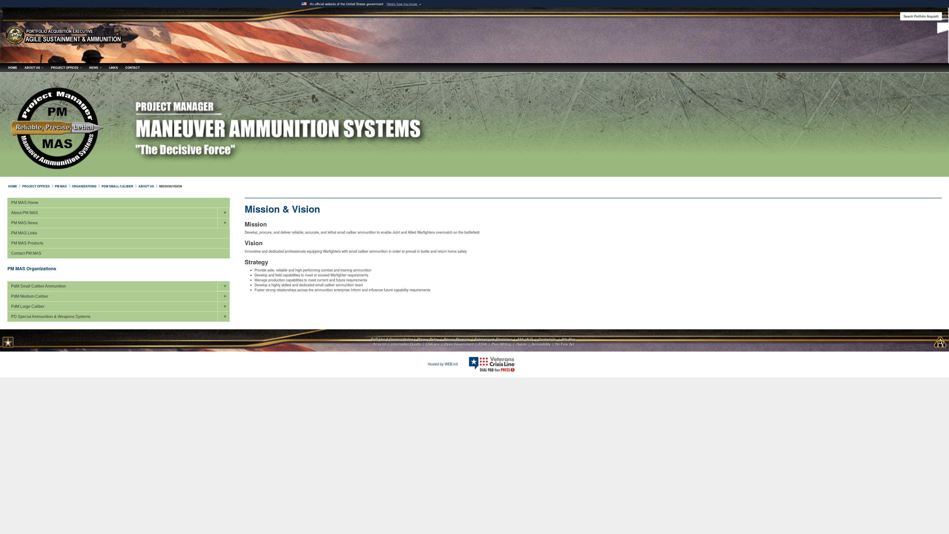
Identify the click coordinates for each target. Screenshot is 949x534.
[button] (404, 4)
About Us (32, 67)
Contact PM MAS (26, 253)
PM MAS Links (24, 233)
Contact (132, 67)
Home (12, 67)
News (93, 67)
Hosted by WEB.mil (443, 363)
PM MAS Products (27, 243)
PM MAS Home (24, 202)
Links (113, 67)
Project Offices (64, 67)
